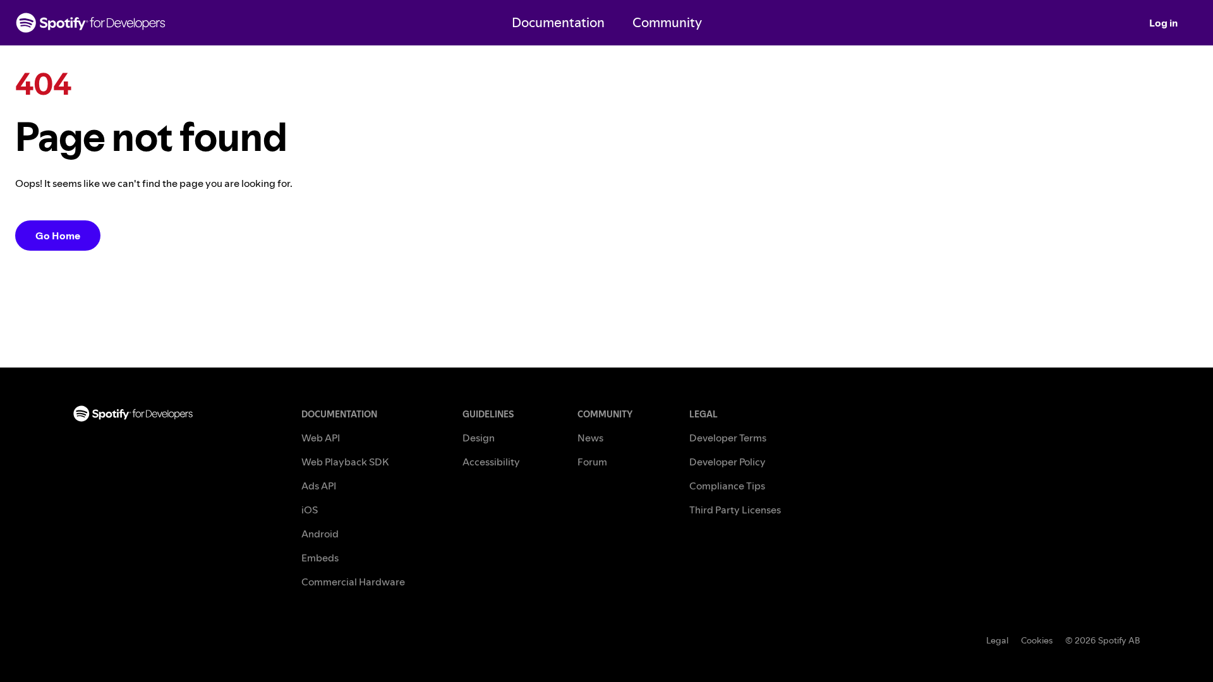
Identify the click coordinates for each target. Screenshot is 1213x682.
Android (320, 534)
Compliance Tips (727, 486)
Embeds (320, 558)
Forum (592, 462)
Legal (997, 640)
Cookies (1037, 640)
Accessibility (491, 462)
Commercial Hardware (353, 582)
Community (667, 22)
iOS (309, 510)
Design (478, 438)
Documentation (558, 22)
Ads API (318, 486)
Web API (320, 438)
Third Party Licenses (735, 510)
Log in (1163, 23)
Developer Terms (727, 438)
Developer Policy (727, 462)
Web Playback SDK (345, 462)
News (590, 438)
